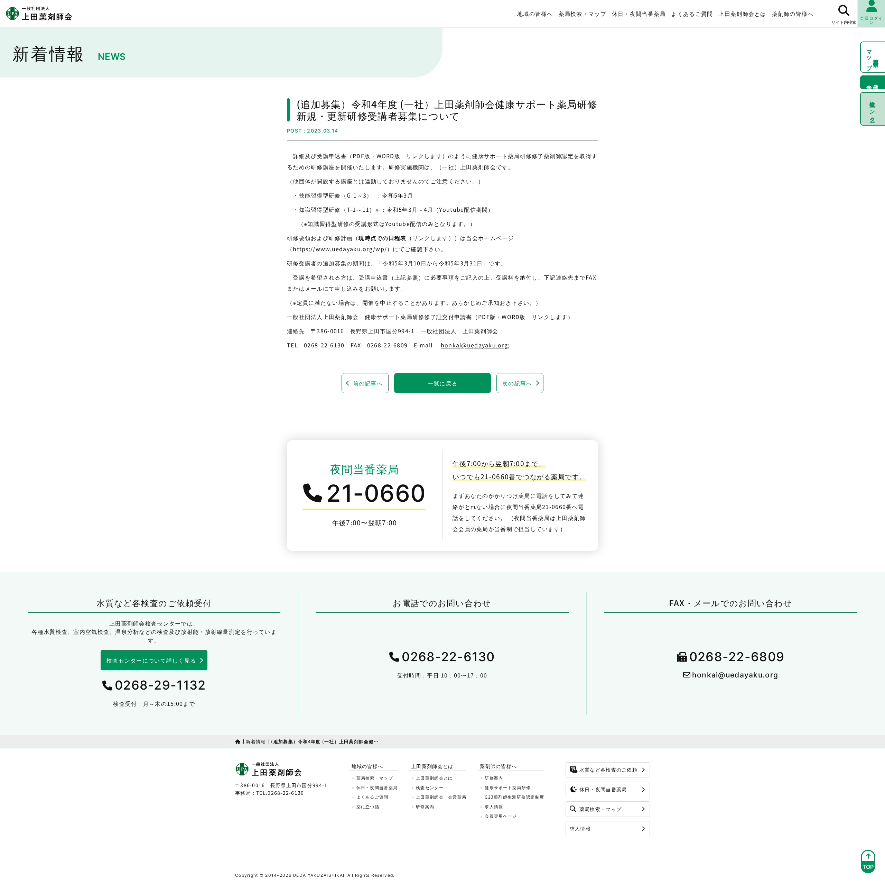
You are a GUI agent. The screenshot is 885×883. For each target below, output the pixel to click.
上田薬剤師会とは (434, 778)
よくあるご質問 (692, 13)
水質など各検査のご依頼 (608, 769)
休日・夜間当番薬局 (639, 13)
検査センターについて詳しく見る (151, 660)
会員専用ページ (501, 816)
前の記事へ (368, 383)
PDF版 (361, 156)
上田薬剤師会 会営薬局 (441, 797)
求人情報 (494, 806)
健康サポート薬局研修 (508, 787)
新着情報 (256, 741)
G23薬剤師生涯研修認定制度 (514, 797)
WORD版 (388, 156)
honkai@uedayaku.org (474, 345)
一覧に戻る (442, 383)
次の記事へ (517, 383)
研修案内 (425, 806)
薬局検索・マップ (582, 13)
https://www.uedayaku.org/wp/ (340, 249)
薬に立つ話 (367, 806)
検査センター (873, 108)
